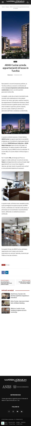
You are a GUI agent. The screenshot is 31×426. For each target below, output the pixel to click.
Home (3, 7)
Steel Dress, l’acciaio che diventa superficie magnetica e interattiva (20, 295)
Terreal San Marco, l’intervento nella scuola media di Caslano (6, 283)
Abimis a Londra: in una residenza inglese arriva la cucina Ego (18, 310)
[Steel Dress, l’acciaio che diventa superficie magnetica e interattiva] (6, 296)
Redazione (10, 75)
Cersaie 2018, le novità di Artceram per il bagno (24, 282)
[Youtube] (17, 411)
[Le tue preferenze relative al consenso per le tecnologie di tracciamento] (2, 423)
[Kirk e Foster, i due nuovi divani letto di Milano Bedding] (6, 303)
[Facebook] (3, 272)
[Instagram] (13, 411)
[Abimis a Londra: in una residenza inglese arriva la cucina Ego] (6, 310)
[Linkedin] (6, 272)
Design (7, 7)
